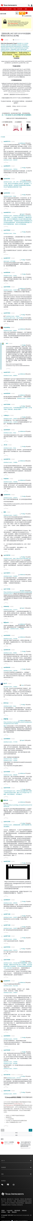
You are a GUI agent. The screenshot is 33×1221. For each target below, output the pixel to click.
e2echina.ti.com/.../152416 (10, 1068)
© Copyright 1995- (7, 1215)
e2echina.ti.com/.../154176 (10, 950)
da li (7, 343)
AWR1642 (8, 45)
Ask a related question (13, 23)
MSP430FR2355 (19, 48)
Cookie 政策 (9, 1210)
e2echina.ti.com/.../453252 (10, 903)
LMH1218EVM (20, 49)
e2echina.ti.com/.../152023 (10, 759)
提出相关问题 (22, 13)
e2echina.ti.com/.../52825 (10, 330)
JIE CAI (5, 444)
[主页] (9, 5)
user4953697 (7, 429)
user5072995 (7, 861)
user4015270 (7, 372)
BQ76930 (29, 51)
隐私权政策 (17, 1210)
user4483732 (7, 459)
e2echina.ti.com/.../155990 (10, 1061)
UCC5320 (11, 51)
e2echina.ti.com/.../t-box (10, 196)
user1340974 (7, 573)
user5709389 (7, 1050)
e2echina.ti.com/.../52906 (10, 653)
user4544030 (7, 635)
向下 (7, 162)
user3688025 (7, 738)
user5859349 (7, 272)
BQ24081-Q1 (20, 43)
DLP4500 (26, 48)
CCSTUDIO (17, 51)
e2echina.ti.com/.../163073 (10, 290)
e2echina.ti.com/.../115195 (10, 742)
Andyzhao (6, 478)
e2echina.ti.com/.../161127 (14, 1077)
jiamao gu (6, 703)
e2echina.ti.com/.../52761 (10, 1093)
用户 (31, 5)
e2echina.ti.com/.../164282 (24, 398)
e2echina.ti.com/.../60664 (12, 316)
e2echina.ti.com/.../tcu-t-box (11, 985)
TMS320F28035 (5, 48)
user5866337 (7, 899)
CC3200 (26, 43)
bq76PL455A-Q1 (18, 1103)
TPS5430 (3, 45)
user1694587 (7, 771)
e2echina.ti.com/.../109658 (10, 481)
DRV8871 (7, 49)
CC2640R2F (24, 45)
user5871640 (7, 936)
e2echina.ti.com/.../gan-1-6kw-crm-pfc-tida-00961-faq (17, 558)
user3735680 (7, 959)
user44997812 (7, 212)
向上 (4, 162)
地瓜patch (6, 622)
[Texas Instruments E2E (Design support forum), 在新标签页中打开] (8, 1185)
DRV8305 (3, 46)
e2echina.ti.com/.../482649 (10, 160)
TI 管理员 (6, 39)
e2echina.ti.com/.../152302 (10, 760)
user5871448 (7, 914)
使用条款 (3, 1212)
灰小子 (5, 683)
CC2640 (19, 45)
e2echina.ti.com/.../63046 (10, 939)
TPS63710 (11, 48)
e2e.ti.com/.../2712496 (9, 261)
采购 (2, 1174)
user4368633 (7, 1035)
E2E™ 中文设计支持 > (7, 9)
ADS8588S (14, 45)
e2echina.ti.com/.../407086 (10, 1063)
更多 (26, 9)
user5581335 (7, 649)
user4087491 (7, 980)
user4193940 (7, 286)
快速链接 (3, 1167)
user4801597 (7, 258)
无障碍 (3, 1210)
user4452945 (7, 393)
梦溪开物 (6, 719)
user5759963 (7, 230)
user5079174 (7, 141)
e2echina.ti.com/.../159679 (10, 418)
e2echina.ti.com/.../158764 (10, 169)
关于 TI (3, 1160)
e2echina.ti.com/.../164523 (10, 422)
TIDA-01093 (23, 51)
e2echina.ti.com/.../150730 (10, 670)
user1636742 (7, 1074)
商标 (9, 1212)
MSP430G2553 (10, 46)
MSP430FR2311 (18, 46)
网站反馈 (14, 1212)
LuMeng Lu (6, 415)
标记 (16, 1132)
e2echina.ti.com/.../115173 (10, 609)
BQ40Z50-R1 (26, 46)
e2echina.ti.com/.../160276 (10, 497)
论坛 (15, 9)
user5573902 (7, 313)
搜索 (28, 5)
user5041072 (7, 494)
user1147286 (7, 589)
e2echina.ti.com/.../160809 (10, 462)
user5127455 (7, 821)
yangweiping (7, 327)
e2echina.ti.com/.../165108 (10, 1039)
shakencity (6, 606)
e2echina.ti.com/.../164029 (10, 576)
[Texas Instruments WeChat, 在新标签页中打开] (2, 1185)
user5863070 (7, 166)
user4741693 (7, 787)
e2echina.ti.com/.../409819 (10, 375)
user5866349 (7, 667)
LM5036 (3, 49)
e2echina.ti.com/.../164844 (17, 628)
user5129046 (7, 404)
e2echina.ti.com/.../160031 (10, 686)
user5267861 (7, 178)
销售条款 (24, 1210)
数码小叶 (6, 800)
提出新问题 (26, 13)
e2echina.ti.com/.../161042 (10, 638)
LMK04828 (13, 49)
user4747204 (7, 947)
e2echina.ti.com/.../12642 (10, 275)
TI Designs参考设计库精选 (13, 1097)
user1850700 (7, 555)
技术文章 (19, 9)
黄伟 (5, 512)
